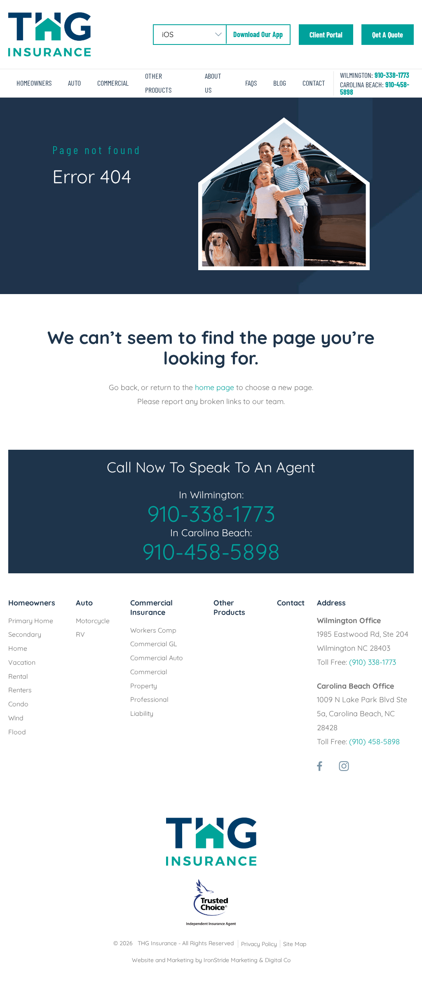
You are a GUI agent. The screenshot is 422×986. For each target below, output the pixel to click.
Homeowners (34, 82)
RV (80, 634)
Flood (17, 732)
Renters (20, 690)
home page (214, 387)
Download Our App (258, 34)
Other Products (229, 607)
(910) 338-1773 (372, 662)
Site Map (294, 944)
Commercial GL (153, 644)
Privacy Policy (259, 944)
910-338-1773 (392, 74)
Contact (313, 82)
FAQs (251, 82)
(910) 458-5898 (374, 741)
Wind (15, 718)
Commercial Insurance (151, 607)
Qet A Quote (387, 34)
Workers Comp (153, 630)
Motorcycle (93, 621)
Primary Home (30, 621)
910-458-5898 (211, 551)
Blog (279, 82)
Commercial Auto (156, 658)
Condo (18, 704)
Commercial (113, 82)
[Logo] (49, 33)
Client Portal (325, 34)
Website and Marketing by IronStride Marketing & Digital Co (211, 960)
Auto (74, 82)
